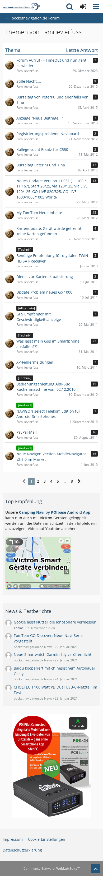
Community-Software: (52, 868)
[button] (96, 6)
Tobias (19, 628)
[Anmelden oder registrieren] (83, 6)
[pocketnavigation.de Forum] (21, 6)
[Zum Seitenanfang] (95, 868)
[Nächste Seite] (79, 481)
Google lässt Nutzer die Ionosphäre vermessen (55, 622)
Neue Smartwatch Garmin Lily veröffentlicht (52, 654)
